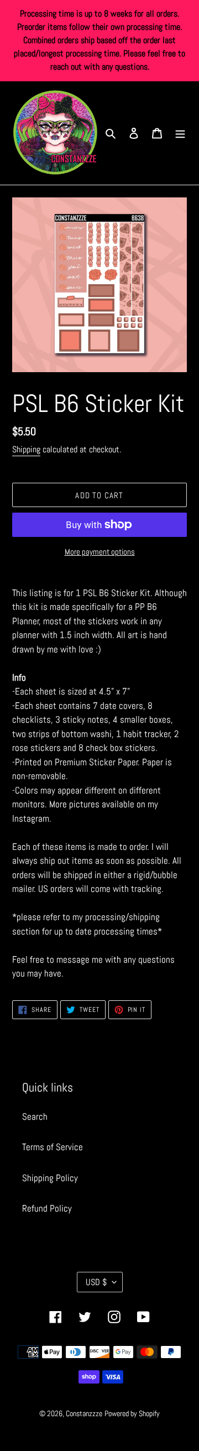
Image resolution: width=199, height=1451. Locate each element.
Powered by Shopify (132, 1413)
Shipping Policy (50, 1178)
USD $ (96, 1282)
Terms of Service (52, 1147)
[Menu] (180, 133)
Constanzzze (84, 1413)
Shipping (26, 449)
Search (35, 1116)
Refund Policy (47, 1208)
